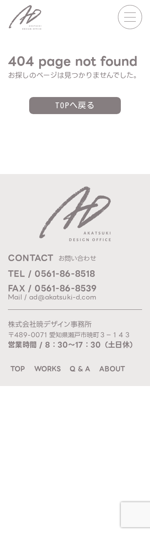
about (112, 369)
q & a (80, 369)
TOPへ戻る (75, 105)
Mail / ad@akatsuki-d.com (52, 297)
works (47, 369)
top (17, 369)
